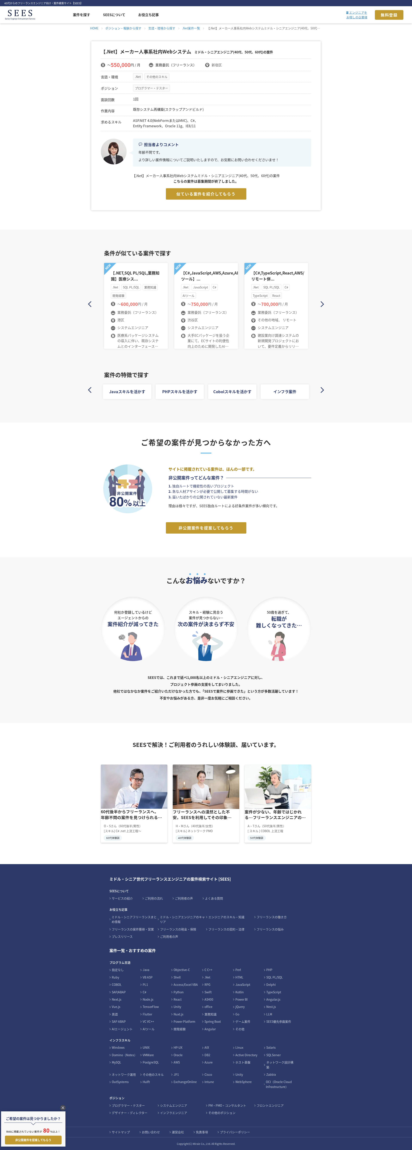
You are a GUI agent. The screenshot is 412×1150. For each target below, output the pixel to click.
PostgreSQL (151, 1062)
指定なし (118, 970)
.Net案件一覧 (191, 28)
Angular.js (273, 999)
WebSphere (243, 1082)
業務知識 (210, 1014)
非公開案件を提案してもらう (206, 528)
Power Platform (184, 1021)
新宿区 (217, 64)
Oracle (178, 1055)
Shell (177, 977)
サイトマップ (121, 1132)
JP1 (176, 1074)
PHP (269, 970)
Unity (177, 1006)
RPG (207, 984)
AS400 (208, 999)
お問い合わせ (151, 1132)
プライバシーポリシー (235, 1132)
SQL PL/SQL (274, 977)
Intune (209, 1082)
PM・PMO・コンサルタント (227, 1105)
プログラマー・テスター (151, 88)
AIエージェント (122, 1029)
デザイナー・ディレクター (129, 1113)
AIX (206, 1047)
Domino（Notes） (124, 1055)
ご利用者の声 (184, 898)
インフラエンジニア (173, 1113)
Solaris (271, 1047)
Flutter (147, 1014)
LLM (269, 1014)
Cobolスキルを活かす (232, 391)
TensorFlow (151, 1006)
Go (237, 1014)
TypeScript (273, 992)
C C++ (208, 970)
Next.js (116, 999)
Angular (210, 1029)
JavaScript (242, 984)
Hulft (146, 1082)
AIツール (148, 1029)
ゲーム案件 (242, 1021)
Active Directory (246, 1055)
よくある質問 (214, 898)
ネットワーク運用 (124, 1074)
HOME (94, 28)
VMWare (148, 1055)
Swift (208, 992)
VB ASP (148, 977)
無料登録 (389, 15)
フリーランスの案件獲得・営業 (133, 929)
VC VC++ (148, 1021)
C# (144, 992)
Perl (238, 970)
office (208, 1006)
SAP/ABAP (119, 992)
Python (179, 992)
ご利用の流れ (154, 898)
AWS (177, 1062)
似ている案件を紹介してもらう (205, 194)
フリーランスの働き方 (272, 917)
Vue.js (116, 1006)
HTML (239, 977)
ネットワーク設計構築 (279, 1064)
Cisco (208, 1074)
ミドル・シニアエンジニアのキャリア (182, 919)
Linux (239, 1047)
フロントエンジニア (270, 1105)
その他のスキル (156, 76)
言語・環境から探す (161, 28)
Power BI (241, 999)
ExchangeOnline (185, 1082)
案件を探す (81, 14)
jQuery (240, 1006)
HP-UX (178, 1047)
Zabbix (271, 1074)
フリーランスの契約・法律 (226, 929)
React (178, 999)
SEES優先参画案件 (278, 1021)
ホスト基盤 (242, 1062)
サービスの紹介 (122, 898)
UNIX (146, 1047)
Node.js (148, 999)
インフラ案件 (284, 391)
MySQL (116, 1062)
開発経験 (180, 1029)
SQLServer (273, 1055)
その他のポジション (221, 1113)
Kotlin (239, 992)
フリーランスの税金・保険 (178, 929)
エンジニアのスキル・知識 (226, 917)
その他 (239, 1029)
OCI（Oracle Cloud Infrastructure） (279, 1084)
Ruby (115, 977)
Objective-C (182, 970)
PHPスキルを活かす (179, 391)
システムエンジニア (173, 1105)
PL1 (145, 984)
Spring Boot (212, 1021)
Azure (208, 1062)
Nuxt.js (178, 1014)
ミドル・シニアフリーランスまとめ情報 (134, 919)
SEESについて (114, 14)
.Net (138, 76)
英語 (115, 1014)
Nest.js (271, 1006)
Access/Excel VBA (186, 984)
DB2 (207, 1055)
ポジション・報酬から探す (123, 28)
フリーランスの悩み (270, 929)
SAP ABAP (119, 1021)
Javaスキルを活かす (127, 391)
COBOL (117, 984)
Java (146, 970)
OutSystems (120, 1082)
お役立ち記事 (148, 14)
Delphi (271, 984)
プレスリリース (122, 936)
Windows (118, 1047)
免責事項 (202, 1132)
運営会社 (178, 1132)
